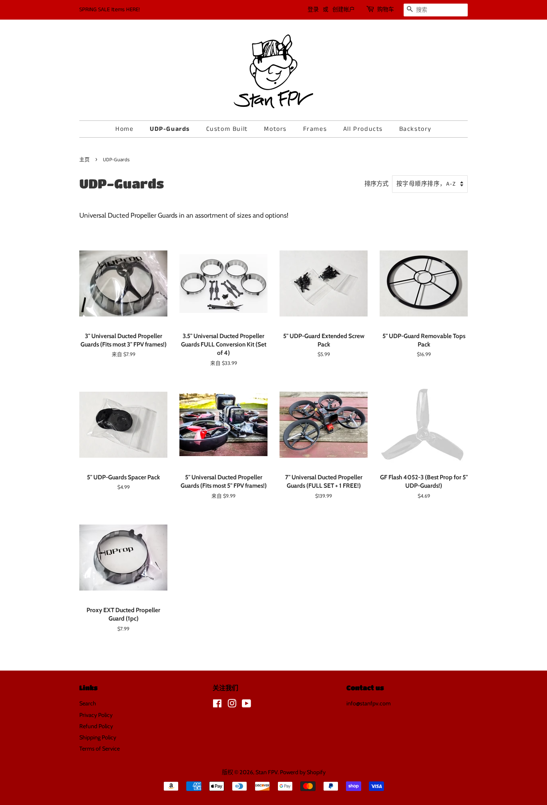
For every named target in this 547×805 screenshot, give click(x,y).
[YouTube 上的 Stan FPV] (246, 705)
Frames (315, 129)
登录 (313, 10)
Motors (275, 129)
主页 (84, 159)
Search (87, 703)
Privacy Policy (96, 715)
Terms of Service (99, 748)
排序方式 (376, 183)
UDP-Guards (170, 129)
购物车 (385, 10)
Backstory (415, 129)
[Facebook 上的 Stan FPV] (217, 705)
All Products (363, 129)
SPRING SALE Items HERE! (109, 10)
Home (124, 129)
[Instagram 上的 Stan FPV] (231, 705)
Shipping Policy (97, 737)
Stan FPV (266, 772)
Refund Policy (96, 726)
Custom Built (227, 129)
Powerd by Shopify (303, 772)
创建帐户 (343, 10)
